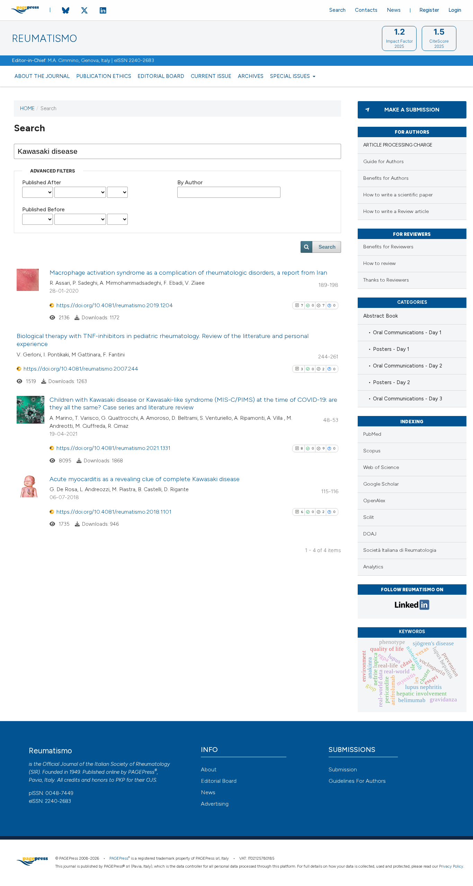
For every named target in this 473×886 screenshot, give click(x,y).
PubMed (372, 434)
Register (429, 10)
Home (27, 108)
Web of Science (381, 467)
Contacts (366, 10)
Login (454, 10)
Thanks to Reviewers (386, 280)
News (394, 10)
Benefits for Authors (386, 178)
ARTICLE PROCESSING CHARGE (397, 145)
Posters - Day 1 (391, 349)
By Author (190, 182)
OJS (151, 780)
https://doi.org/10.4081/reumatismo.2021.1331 (113, 448)
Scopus (372, 451)
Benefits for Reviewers (388, 247)
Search (337, 10)
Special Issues (290, 76)
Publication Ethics (103, 76)
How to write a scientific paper (398, 195)
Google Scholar (381, 484)
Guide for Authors (383, 162)
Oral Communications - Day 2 (407, 366)
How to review (379, 263)
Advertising (215, 803)
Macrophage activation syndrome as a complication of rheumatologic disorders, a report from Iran (188, 272)
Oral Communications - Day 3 (407, 399)
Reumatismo (44, 39)
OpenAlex (374, 501)
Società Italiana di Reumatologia (399, 550)
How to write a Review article (396, 211)
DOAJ (369, 534)
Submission (343, 769)
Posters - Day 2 (391, 382)
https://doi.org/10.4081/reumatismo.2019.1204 (114, 305)
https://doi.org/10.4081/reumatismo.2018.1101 (113, 511)
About (208, 769)
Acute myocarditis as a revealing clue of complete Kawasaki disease (145, 479)
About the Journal (42, 76)
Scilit (368, 517)
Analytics (373, 567)
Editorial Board (160, 76)
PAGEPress (141, 772)
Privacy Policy (451, 866)
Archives (251, 76)
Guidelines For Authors (357, 781)
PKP (120, 780)
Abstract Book (380, 316)
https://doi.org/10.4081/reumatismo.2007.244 (81, 368)
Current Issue (211, 76)
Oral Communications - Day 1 (407, 332)
